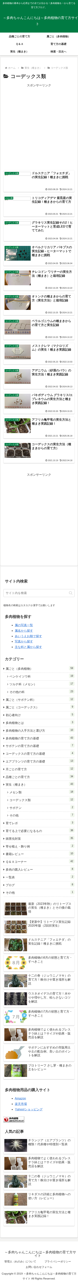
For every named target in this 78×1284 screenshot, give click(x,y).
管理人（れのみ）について (20, 1261)
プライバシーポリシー (57, 1261)
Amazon (20, 1098)
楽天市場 (21, 1103)
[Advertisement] (39, 127)
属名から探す (24, 630)
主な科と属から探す (28, 647)
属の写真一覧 (24, 625)
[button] (70, 593)
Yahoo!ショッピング (29, 1109)
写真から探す (24, 641)
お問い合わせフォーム (39, 1266)
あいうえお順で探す (28, 636)
